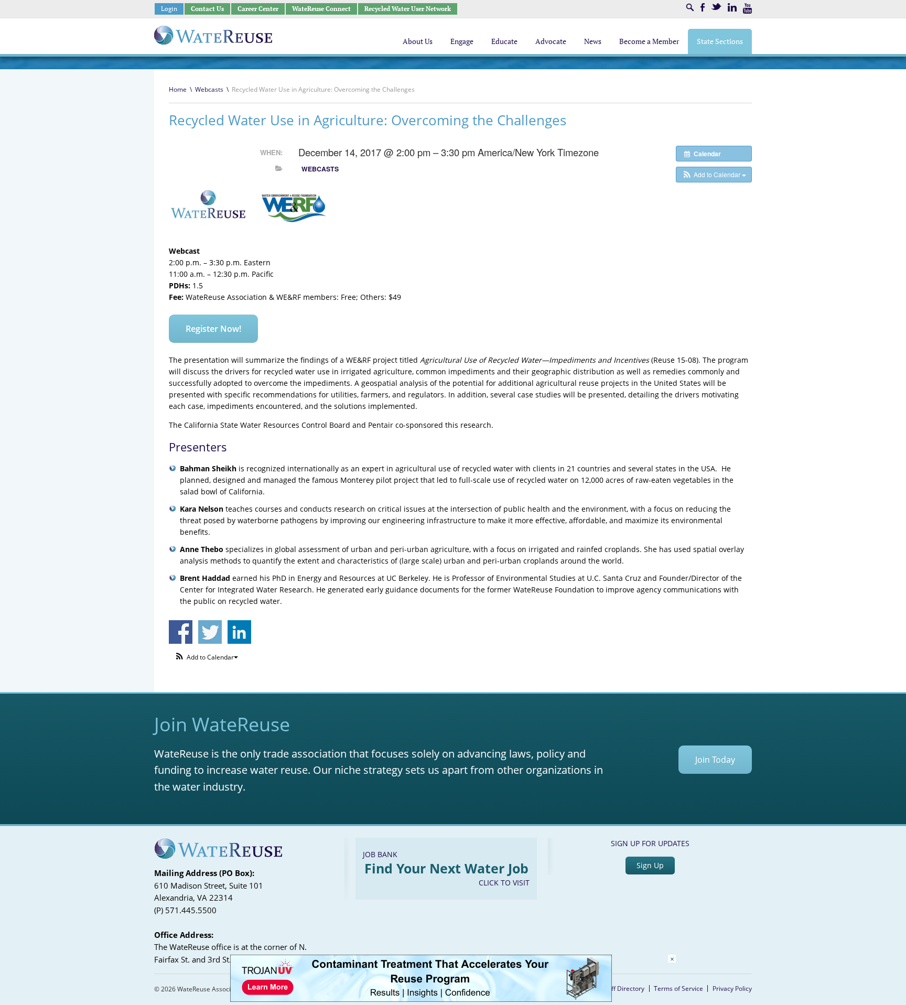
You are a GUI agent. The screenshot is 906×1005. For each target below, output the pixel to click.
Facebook (702, 7)
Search (690, 7)
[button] (713, 174)
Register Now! (213, 328)
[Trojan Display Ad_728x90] (421, 999)
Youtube (747, 8)
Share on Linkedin (239, 632)
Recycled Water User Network (407, 9)
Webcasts (209, 89)
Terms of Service (678, 988)
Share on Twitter (210, 632)
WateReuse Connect (321, 9)
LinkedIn (732, 7)
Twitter (716, 6)
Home (178, 89)
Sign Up (650, 865)
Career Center (258, 9)
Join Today (715, 759)
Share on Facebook (180, 632)
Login (169, 9)
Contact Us (207, 9)
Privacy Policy (732, 988)
